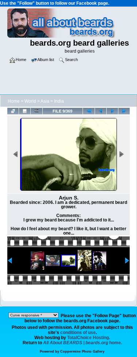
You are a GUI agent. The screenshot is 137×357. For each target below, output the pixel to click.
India (59, 101)
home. (82, 342)
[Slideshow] (36, 111)
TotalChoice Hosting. (88, 337)
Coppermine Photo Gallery (82, 351)
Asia (45, 101)
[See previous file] (100, 111)
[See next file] (112, 111)
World (30, 101)
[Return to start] (88, 111)
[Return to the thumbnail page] (13, 111)
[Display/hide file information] (24, 111)
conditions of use (78, 332)
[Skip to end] (124, 111)
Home (14, 101)
